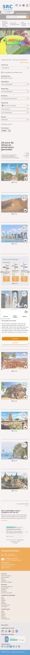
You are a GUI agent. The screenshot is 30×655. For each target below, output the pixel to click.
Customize (15, 342)
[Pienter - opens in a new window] (26, 311)
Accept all (15, 338)
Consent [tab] (5, 316)
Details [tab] (24, 316)
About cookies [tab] (15, 316)
